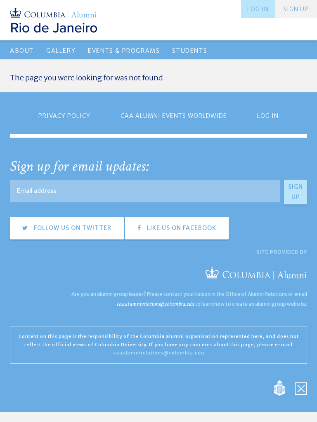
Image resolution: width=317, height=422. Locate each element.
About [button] (22, 50)
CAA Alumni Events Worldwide (174, 116)
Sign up (296, 9)
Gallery (61, 50)
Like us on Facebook (180, 228)
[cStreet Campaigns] (301, 387)
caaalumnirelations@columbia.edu (155, 304)
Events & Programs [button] (124, 50)
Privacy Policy (64, 116)
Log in (258, 9)
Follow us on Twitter (71, 228)
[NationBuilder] (283, 387)
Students (189, 50)
